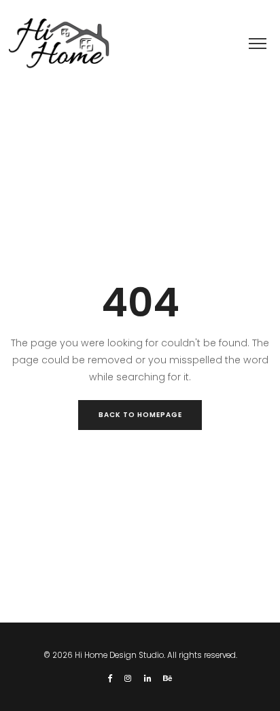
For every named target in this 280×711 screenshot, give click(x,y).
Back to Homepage (140, 415)
